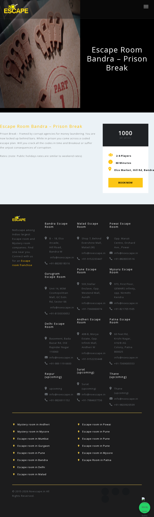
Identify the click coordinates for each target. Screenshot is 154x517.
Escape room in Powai (96, 424)
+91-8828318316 (59, 263)
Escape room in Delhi (31, 467)
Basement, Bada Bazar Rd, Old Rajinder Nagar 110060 (60, 345)
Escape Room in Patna (96, 460)
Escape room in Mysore (97, 453)
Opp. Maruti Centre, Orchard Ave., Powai (124, 243)
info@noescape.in (61, 257)
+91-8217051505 (124, 309)
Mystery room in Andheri (33, 424)
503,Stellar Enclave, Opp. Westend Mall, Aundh (91, 290)
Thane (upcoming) (121, 391)
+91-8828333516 (124, 259)
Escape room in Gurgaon (33, 445)
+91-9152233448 (92, 359)
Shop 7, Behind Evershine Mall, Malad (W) (92, 243)
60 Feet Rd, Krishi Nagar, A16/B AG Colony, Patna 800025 (123, 342)
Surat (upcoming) (89, 386)
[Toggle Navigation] (144, 6)
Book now (125, 182)
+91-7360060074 (92, 309)
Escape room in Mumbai (33, 438)
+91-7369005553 (124, 363)
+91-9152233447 (92, 259)
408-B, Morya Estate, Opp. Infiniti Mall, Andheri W (90, 340)
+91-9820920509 (124, 404)
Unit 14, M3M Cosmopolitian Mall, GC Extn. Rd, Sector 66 (58, 295)
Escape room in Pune (96, 431)
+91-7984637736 (92, 400)
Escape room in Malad (31, 474)
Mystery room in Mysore (33, 431)
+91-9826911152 (59, 400)
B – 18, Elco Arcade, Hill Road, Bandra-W (56, 245)
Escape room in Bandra (32, 460)
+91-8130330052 (59, 313)
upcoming (55, 388)
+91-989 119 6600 (60, 363)
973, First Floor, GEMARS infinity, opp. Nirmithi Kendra (125, 290)
